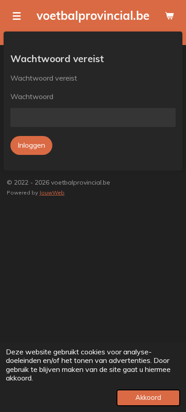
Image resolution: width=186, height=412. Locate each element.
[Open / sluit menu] (17, 16)
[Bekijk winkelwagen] (169, 16)
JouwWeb (52, 192)
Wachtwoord (31, 96)
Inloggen (31, 144)
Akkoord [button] (148, 398)
